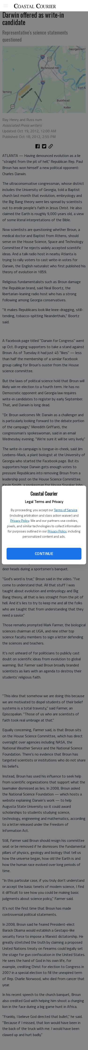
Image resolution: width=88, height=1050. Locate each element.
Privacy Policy (19, 520)
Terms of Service (65, 509)
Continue (44, 553)
